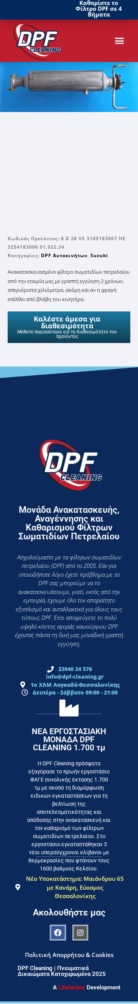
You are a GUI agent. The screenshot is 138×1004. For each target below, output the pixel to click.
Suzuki (99, 255)
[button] (119, 40)
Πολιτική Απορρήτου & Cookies (69, 955)
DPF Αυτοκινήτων (64, 255)
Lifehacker (71, 987)
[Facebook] (58, 933)
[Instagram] (80, 933)
